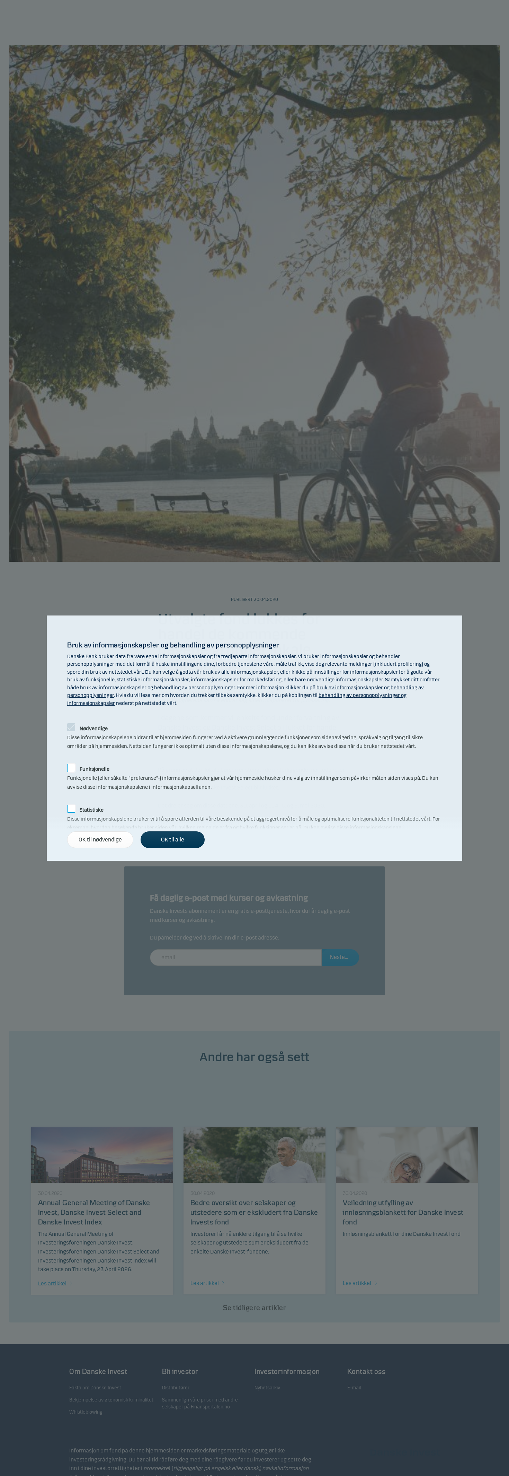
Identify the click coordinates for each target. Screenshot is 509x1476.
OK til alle (172, 839)
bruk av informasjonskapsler (349, 687)
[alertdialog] (254, 738)
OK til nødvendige (100, 839)
